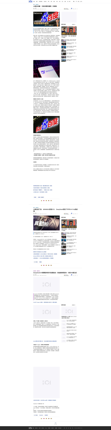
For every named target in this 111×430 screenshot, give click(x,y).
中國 (57, 1)
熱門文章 (63, 24)
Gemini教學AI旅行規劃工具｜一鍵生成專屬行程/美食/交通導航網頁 (45, 330)
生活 (62, 1)
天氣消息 (45, 1)
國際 (54, 1)
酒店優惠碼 (40, 1)
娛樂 (36, 1)
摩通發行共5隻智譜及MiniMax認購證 (39, 251)
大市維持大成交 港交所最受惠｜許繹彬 (40, 192)
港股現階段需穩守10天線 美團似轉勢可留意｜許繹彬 (42, 185)
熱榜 (51, 1)
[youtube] (68, 428)
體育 (65, 1)
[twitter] (72, 428)
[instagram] (66, 428)
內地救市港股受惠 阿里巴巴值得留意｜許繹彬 (41, 187)
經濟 (68, 1)
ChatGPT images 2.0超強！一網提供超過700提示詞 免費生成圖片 (45, 302)
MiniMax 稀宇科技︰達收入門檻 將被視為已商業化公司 (43, 256)
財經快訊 (37, 4)
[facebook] (64, 428)
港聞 (34, 1)
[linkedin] (70, 428)
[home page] (30, 1)
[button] (73, 9)
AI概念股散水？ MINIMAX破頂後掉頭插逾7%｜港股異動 (43, 258)
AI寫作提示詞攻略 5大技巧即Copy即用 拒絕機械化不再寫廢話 (44, 389)
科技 (59, 1)
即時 (48, 1)
